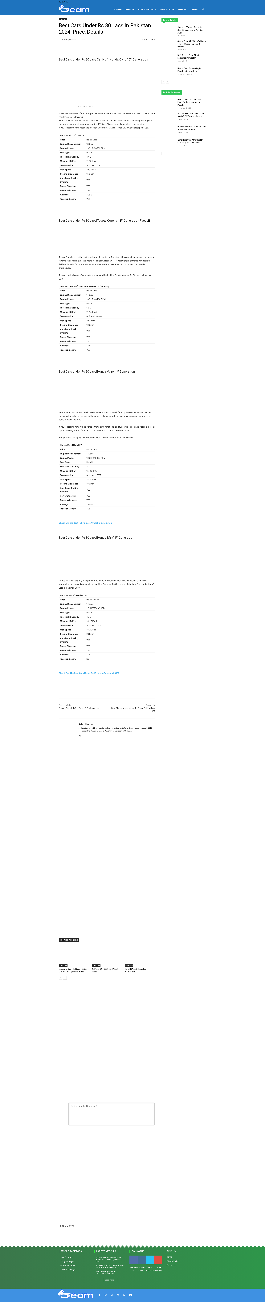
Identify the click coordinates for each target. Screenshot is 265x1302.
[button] (203, 9)
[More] (129, 47)
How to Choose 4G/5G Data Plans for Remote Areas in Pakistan (189, 102)
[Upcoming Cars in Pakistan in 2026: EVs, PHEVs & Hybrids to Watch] (74, 956)
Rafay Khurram (70, 40)
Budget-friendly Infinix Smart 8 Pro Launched (79, 708)
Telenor (180, 92)
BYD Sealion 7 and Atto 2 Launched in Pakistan (106, 1272)
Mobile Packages (147, 9)
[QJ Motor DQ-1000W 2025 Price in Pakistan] (107, 956)
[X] (118, 1295)
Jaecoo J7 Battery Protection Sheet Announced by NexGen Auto (190, 30)
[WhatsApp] (124, 1295)
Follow (141, 1257)
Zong (188, 92)
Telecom (117, 9)
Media (194, 9)
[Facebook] (99, 1295)
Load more (109, 1280)
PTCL (204, 92)
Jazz (172, 92)
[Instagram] (80, 735)
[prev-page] (60, 978)
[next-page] (65, 978)
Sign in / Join (63, 2)
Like (133, 1257)
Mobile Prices (167, 9)
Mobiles (129, 9)
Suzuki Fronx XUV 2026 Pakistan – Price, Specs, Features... (110, 1266)
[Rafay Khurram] (60, 40)
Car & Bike (63, 19)
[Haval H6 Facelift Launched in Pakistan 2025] (140, 956)
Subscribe (158, 1257)
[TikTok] (112, 1295)
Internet (183, 9)
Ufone (196, 92)
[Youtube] (130, 1295)
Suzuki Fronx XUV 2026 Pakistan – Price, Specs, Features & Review (191, 44)
